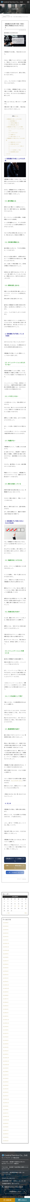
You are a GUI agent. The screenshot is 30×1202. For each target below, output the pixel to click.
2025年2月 (5, 978)
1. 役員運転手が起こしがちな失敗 (14, 119)
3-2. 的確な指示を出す (13, 144)
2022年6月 (5, 1078)
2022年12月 (6, 1057)
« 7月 (7, 913)
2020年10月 (6, 1120)
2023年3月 (5, 1047)
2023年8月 (5, 1030)
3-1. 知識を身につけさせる (14, 142)
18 (15, 906)
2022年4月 (5, 1085)
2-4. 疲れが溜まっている (14, 136)
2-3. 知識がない (12, 134)
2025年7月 (5, 961)
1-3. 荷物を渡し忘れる (13, 125)
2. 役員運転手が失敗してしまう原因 (14, 127)
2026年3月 (5, 933)
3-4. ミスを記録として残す (14, 150)
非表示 (16, 116)
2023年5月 (5, 1040)
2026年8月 (5, 922)
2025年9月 (5, 954)
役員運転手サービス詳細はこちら (15, 860)
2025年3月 (5, 974)
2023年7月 (5, 1033)
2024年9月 (5, 992)
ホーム (3, 15)
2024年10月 (6, 988)
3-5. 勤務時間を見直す (13, 152)
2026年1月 (5, 940)
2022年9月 (5, 1068)
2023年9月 (5, 1026)
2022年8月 (5, 1071)
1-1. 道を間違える (12, 121)
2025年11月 (6, 947)
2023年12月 (6, 1019)
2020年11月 (6, 1116)
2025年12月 (6, 943)
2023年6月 (5, 1037)
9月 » (26, 913)
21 (25, 906)
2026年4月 (5, 929)
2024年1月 (5, 1016)
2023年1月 (5, 1054)
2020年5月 (5, 1137)
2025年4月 (5, 971)
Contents (8, 15)
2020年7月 (5, 1130)
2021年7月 (5, 1113)
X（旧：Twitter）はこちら (15, 872)
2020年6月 (5, 1134)
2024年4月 (5, 1009)
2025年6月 (5, 964)
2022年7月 (5, 1075)
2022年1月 (5, 1096)
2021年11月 (6, 1102)
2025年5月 (5, 967)
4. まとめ (8, 154)
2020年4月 (5, 1141)
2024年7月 (5, 999)
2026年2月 (5, 936)
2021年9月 (5, 1106)
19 (18, 906)
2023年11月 (6, 1023)
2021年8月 (5, 1109)
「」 (17, 780)
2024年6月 (5, 1002)
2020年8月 (5, 1127)
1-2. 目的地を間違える (13, 123)
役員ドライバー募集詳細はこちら (15, 866)
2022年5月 (5, 1082)
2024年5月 (5, 1006)
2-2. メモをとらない (13, 132)
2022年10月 (6, 1064)
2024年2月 (5, 1012)
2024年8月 (5, 995)
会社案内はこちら (15, 1191)
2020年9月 (5, 1123)
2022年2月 (5, 1092)
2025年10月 (6, 950)
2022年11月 (6, 1061)
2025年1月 (5, 981)
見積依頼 (8, 1200)
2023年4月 (5, 1044)
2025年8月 (5, 957)
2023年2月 (5, 1051)
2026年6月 (5, 926)
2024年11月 (6, 985)
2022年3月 (5, 1089)
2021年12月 (6, 1099)
